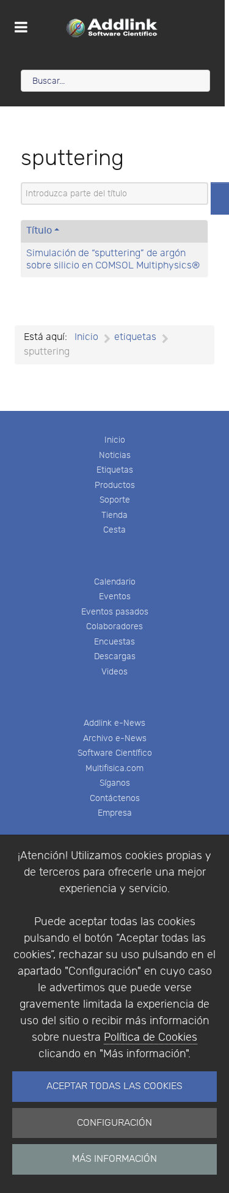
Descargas (115, 656)
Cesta (114, 530)
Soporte (115, 500)
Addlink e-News (114, 723)
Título (39, 231)
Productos (115, 485)
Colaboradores (114, 626)
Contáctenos (115, 798)
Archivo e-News (115, 738)
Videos (114, 672)
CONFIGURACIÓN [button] (114, 1123)
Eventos (115, 596)
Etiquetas (114, 470)
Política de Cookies (150, 1037)
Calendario (115, 582)
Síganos (115, 783)
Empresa (115, 813)
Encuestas (114, 642)
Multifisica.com (114, 768)
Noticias (115, 455)
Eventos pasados (114, 612)
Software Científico (115, 753)
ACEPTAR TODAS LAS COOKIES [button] (114, 1086)
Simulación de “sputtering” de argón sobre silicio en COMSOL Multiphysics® (113, 259)
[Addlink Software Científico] (112, 27)
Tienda (114, 515)
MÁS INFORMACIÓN (114, 1159)
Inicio (114, 440)
